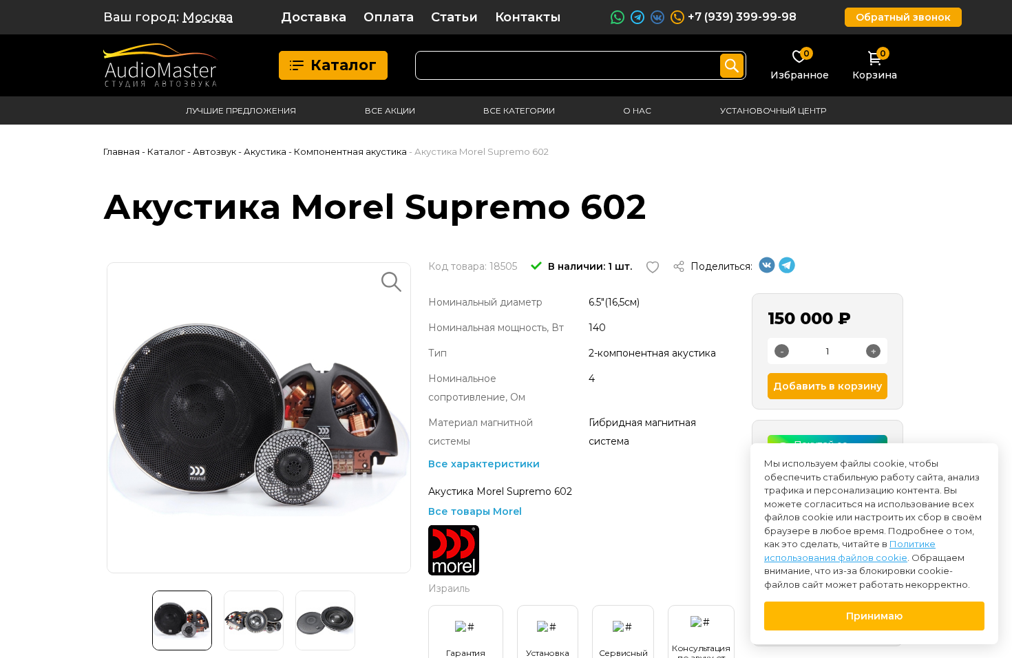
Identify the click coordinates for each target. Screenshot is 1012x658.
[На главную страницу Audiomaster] (160, 65)
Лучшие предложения (241, 110)
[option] (259, 417)
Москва (207, 17)
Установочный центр (773, 110)
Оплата (388, 17)
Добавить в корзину (827, 386)
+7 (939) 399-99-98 (742, 16)
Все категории (519, 110)
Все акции (390, 110)
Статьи (454, 17)
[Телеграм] (787, 270)
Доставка (313, 17)
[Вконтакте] (767, 270)
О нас (637, 110)
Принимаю (874, 616)
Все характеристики (484, 464)
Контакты (528, 17)
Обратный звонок (903, 17)
